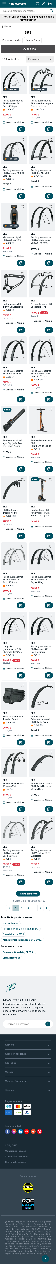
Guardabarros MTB (13, 934)
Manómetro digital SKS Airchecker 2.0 (12, 238)
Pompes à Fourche (11, 40)
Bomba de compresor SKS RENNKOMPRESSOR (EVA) (41, 443)
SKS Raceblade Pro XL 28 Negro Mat (14, 784)
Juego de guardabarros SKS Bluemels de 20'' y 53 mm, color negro (13, 649)
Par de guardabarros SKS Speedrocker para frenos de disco (42, 103)
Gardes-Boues (33, 40)
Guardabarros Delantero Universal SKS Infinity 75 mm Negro (40, 719)
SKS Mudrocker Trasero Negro (10, 511)
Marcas (7, 26)
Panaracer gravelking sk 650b (18, 952)
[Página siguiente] (47, 908)
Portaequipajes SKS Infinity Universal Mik (13, 305)
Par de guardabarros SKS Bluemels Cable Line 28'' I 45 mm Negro (41, 240)
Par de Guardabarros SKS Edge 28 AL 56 (13, 372)
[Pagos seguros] (17, 1109)
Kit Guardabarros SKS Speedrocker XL (41, 305)
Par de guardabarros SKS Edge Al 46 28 (41, 171)
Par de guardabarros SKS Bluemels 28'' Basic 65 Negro (41, 649)
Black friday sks (11, 958)
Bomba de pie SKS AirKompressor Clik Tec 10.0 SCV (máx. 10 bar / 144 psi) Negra (42, 513)
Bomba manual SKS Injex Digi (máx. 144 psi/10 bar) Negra (12, 443)
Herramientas (11, 923)
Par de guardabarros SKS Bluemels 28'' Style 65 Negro (41, 580)
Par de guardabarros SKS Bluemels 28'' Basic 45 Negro (13, 103)
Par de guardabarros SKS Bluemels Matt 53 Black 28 (14, 173)
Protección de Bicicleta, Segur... (21, 928)
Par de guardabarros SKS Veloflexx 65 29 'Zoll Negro (41, 853)
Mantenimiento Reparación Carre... (22, 940)
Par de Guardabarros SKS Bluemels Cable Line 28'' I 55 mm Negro (41, 374)
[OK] (47, 1024)
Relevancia (34, 59)
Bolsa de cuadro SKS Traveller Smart (13, 718)
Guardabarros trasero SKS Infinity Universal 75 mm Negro (41, 786)
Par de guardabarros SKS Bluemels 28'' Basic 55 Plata (13, 580)
